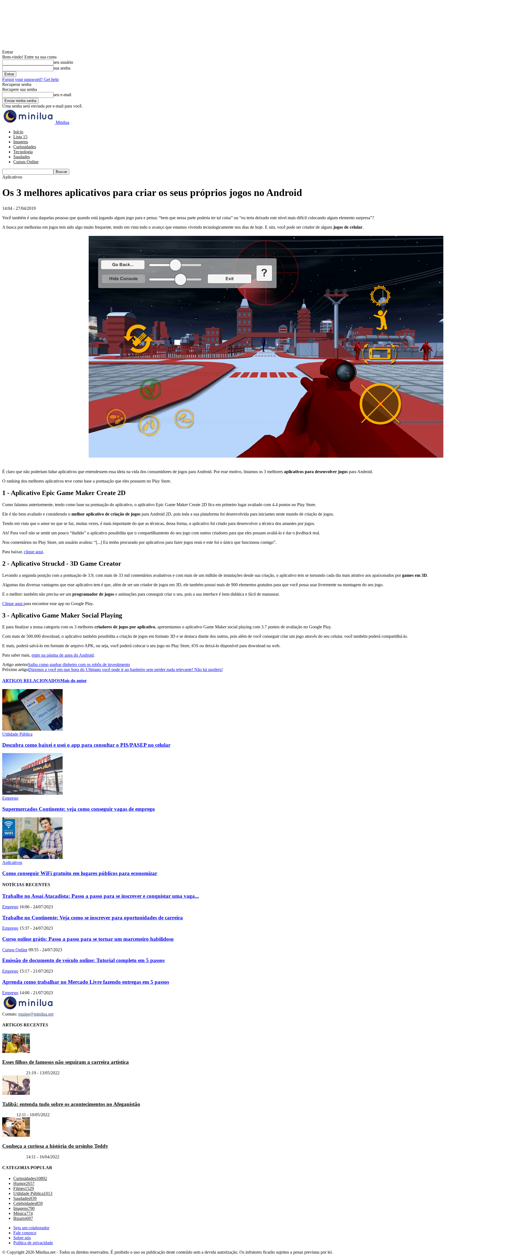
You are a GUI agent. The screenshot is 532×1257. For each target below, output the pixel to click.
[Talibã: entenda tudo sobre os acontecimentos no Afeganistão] (16, 1093)
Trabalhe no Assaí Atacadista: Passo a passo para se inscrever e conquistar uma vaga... (100, 896)
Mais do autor (73, 680)
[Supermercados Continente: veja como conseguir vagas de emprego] (32, 793)
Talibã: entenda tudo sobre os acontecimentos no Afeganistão (71, 1104)
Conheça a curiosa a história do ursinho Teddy (55, 1146)
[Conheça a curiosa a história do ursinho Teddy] (16, 1135)
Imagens (20, 141)
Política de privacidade (33, 1242)
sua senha (61, 68)
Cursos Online (26, 161)
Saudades (21, 156)
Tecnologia (23, 151)
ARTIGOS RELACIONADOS (31, 680)
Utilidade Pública (17, 734)
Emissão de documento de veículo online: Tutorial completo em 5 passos (83, 960)
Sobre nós (22, 1237)
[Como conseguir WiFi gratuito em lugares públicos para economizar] (32, 857)
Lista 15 (20, 136)
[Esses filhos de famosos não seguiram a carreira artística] (16, 1051)
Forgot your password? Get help (30, 79)
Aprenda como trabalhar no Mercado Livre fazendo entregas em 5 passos (85, 982)
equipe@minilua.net (35, 1014)
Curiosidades (24, 146)
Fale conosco (24, 1232)
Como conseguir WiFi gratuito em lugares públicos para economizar (79, 873)
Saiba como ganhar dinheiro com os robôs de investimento (79, 664)
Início (18, 131)
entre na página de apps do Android (63, 655)
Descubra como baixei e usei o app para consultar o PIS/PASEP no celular (86, 745)
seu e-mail (62, 94)
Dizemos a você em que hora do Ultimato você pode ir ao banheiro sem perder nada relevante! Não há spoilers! (125, 669)
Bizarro (8, 1114)
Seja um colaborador (31, 1227)
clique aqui (33, 551)
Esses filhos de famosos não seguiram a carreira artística (65, 1062)
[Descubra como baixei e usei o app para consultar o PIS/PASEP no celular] (32, 729)
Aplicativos (12, 862)
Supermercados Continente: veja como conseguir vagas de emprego (78, 809)
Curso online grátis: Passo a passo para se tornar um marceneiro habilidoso (88, 939)
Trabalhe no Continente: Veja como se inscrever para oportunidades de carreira (92, 918)
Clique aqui (13, 603)
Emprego (10, 798)
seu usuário (63, 62)
